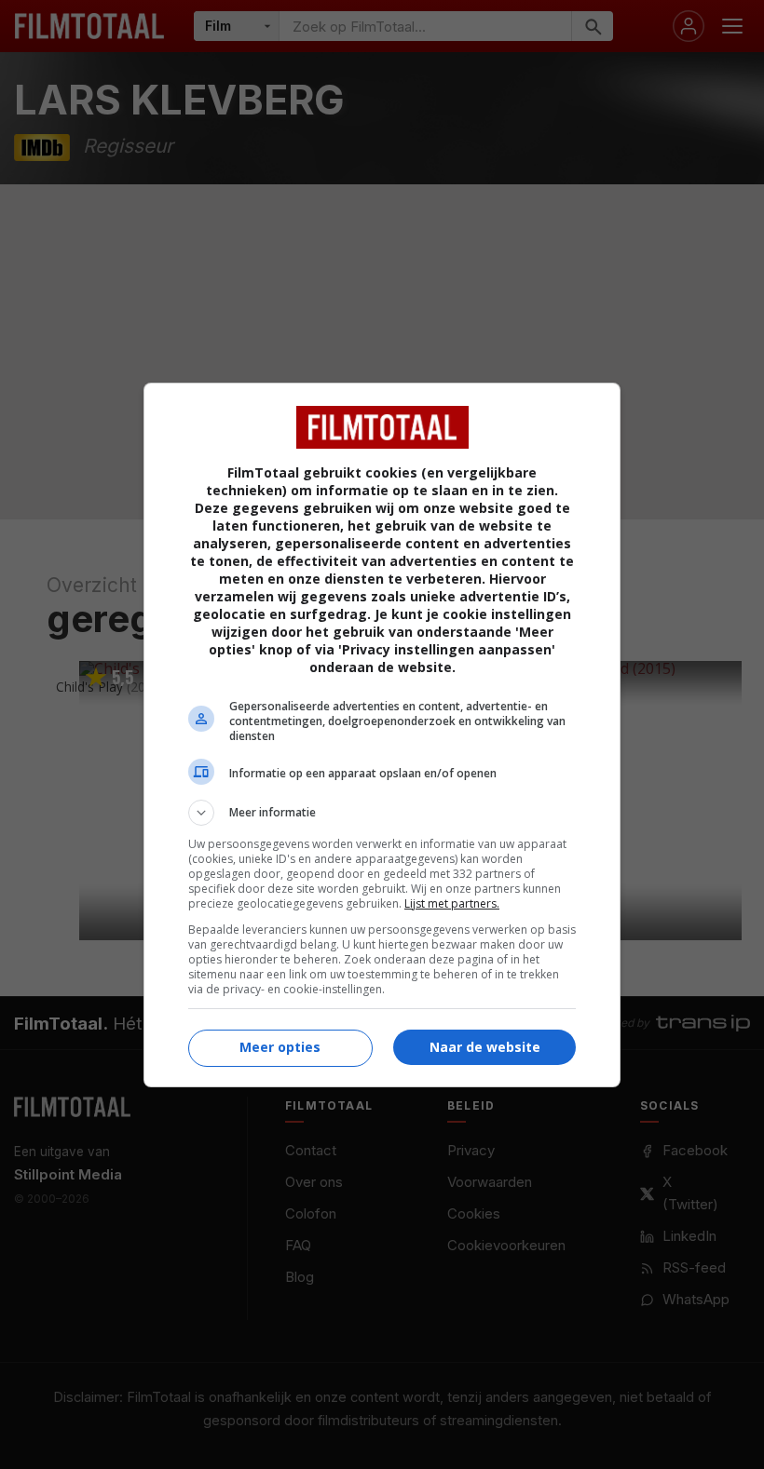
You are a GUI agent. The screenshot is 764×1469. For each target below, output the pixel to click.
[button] (382, 813)
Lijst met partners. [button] (451, 903)
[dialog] (382, 735)
